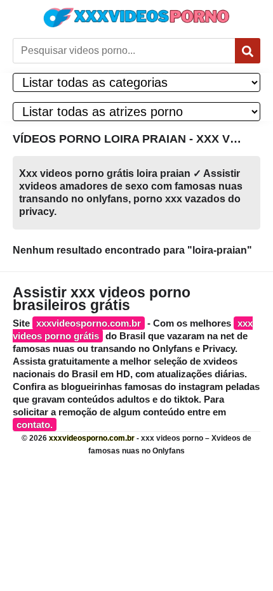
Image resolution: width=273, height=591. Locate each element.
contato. (35, 424)
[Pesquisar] (247, 50)
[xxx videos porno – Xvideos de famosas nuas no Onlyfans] (136, 17)
